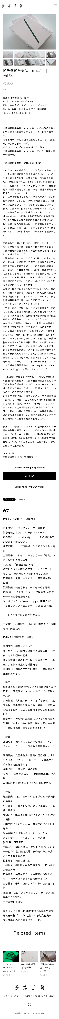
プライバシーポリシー (12, 996)
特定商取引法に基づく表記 (36, 996)
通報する (22, 499)
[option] (29, 32)
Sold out (29, 475)
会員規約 (52, 996)
